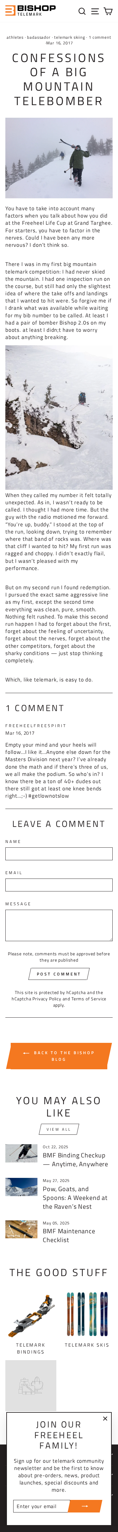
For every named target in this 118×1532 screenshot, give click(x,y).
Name (13, 842)
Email (14, 873)
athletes (15, 37)
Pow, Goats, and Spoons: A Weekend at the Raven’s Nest (75, 1197)
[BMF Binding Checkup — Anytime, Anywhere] (21, 1153)
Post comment (59, 974)
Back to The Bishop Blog (63, 1055)
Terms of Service (88, 998)
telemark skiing (69, 37)
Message (18, 904)
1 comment (99, 37)
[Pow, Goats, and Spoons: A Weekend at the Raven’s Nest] (21, 1187)
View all (59, 1129)
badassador (38, 37)
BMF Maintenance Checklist (69, 1235)
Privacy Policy (46, 998)
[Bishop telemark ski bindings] (59, 196)
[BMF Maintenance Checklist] (21, 1229)
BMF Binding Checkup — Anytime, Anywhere (75, 1159)
